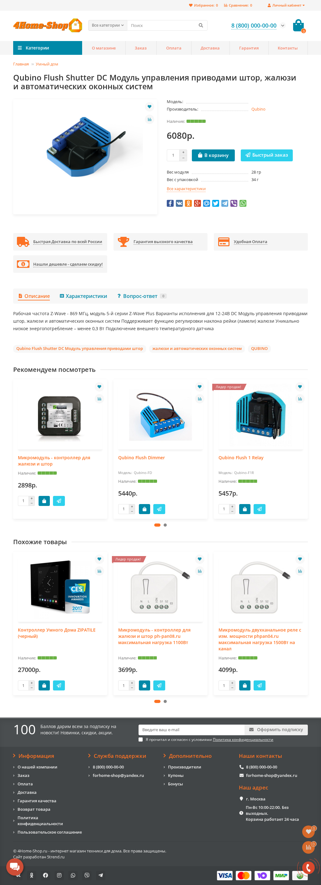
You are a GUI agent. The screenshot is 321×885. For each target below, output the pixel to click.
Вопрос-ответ (143, 296)
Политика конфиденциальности (40, 820)
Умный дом (47, 64)
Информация (36, 756)
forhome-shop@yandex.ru (118, 775)
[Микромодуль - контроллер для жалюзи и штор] (60, 415)
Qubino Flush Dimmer (141, 458)
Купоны (176, 775)
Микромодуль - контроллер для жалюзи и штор (54, 461)
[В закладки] (149, 107)
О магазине (104, 48)
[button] (157, 525)
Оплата (174, 48)
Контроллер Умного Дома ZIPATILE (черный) (57, 633)
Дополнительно (190, 756)
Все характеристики (186, 188)
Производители (184, 767)
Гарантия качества (37, 801)
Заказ (141, 48)
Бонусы (175, 784)
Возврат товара (34, 809)
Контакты (288, 48)
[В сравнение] (149, 119)
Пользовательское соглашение (50, 832)
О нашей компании (37, 767)
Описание (37, 296)
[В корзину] (44, 501)
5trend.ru (56, 857)
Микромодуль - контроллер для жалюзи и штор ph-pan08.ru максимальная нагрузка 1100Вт (154, 636)
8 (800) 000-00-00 (108, 767)
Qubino (258, 109)
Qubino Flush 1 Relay (241, 458)
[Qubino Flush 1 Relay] (260, 415)
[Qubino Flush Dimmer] (160, 415)
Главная (21, 64)
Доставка (210, 48)
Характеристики (86, 296)
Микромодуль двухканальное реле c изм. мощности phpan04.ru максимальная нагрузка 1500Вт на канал (259, 639)
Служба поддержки (120, 756)
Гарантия (249, 48)
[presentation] (13, 448)
